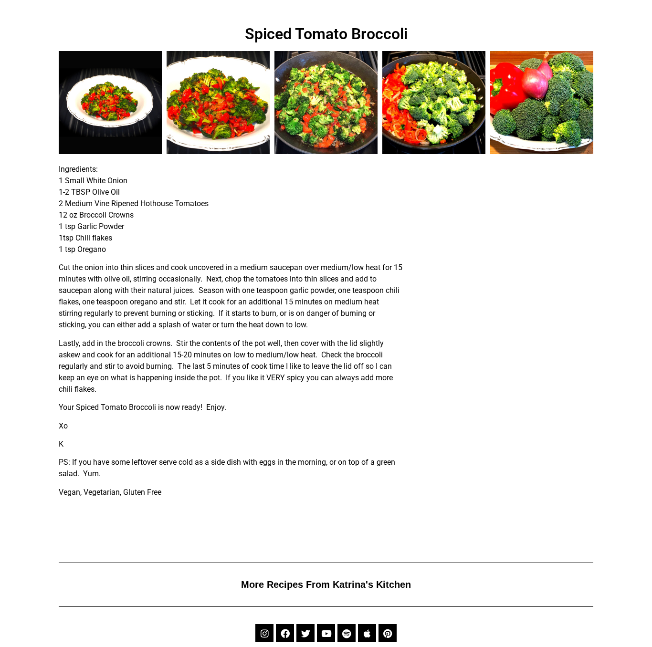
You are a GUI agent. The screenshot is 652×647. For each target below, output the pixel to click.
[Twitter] (305, 633)
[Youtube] (326, 633)
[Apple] (367, 633)
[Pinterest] (388, 633)
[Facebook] (285, 633)
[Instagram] (264, 633)
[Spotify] (346, 633)
